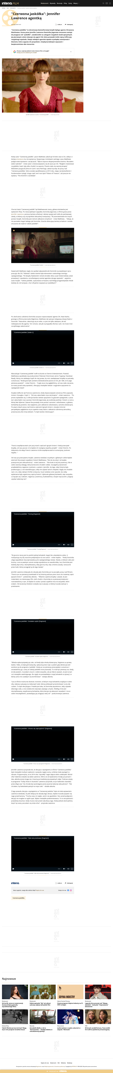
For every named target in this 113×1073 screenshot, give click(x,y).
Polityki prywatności (49, 1066)
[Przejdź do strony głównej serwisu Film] (16, 3)
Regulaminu (39, 1066)
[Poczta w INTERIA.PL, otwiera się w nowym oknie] (106, 3)
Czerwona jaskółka (18, 898)
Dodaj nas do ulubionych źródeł (33, 52)
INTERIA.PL (74, 1066)
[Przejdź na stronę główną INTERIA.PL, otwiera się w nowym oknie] (7, 3)
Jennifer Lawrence (17, 214)
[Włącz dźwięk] (64, 363)
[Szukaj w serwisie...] (103, 3)
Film (8, 8)
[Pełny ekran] (72, 363)
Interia (3, 8)
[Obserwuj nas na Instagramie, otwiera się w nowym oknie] (70, 890)
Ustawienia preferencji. (59, 1066)
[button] (44, 3)
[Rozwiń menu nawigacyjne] (110, 3)
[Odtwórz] (13, 363)
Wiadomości (13, 8)
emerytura (19, 159)
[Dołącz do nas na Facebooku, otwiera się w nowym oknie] (68, 890)
